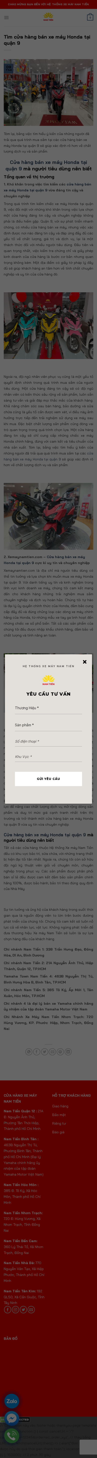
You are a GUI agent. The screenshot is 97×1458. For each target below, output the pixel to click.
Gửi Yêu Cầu (48, 779)
